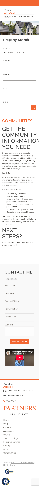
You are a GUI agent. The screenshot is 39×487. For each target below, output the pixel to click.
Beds (5, 88)
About (6, 449)
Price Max (7, 74)
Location (6, 49)
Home (6, 420)
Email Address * (12, 301)
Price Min (6, 61)
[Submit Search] (33, 107)
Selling (6, 445)
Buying (6, 435)
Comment (9, 325)
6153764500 (11, 401)
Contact (7, 427)
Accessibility (9, 431)
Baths (5, 102)
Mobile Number (12, 317)
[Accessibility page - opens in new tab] (9, 473)
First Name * (10, 286)
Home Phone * (11, 309)
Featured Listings (11, 442)
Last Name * (10, 293)
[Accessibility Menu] (6, 481)
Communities (9, 453)
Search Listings (10, 438)
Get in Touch (19, 341)
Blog (5, 424)
